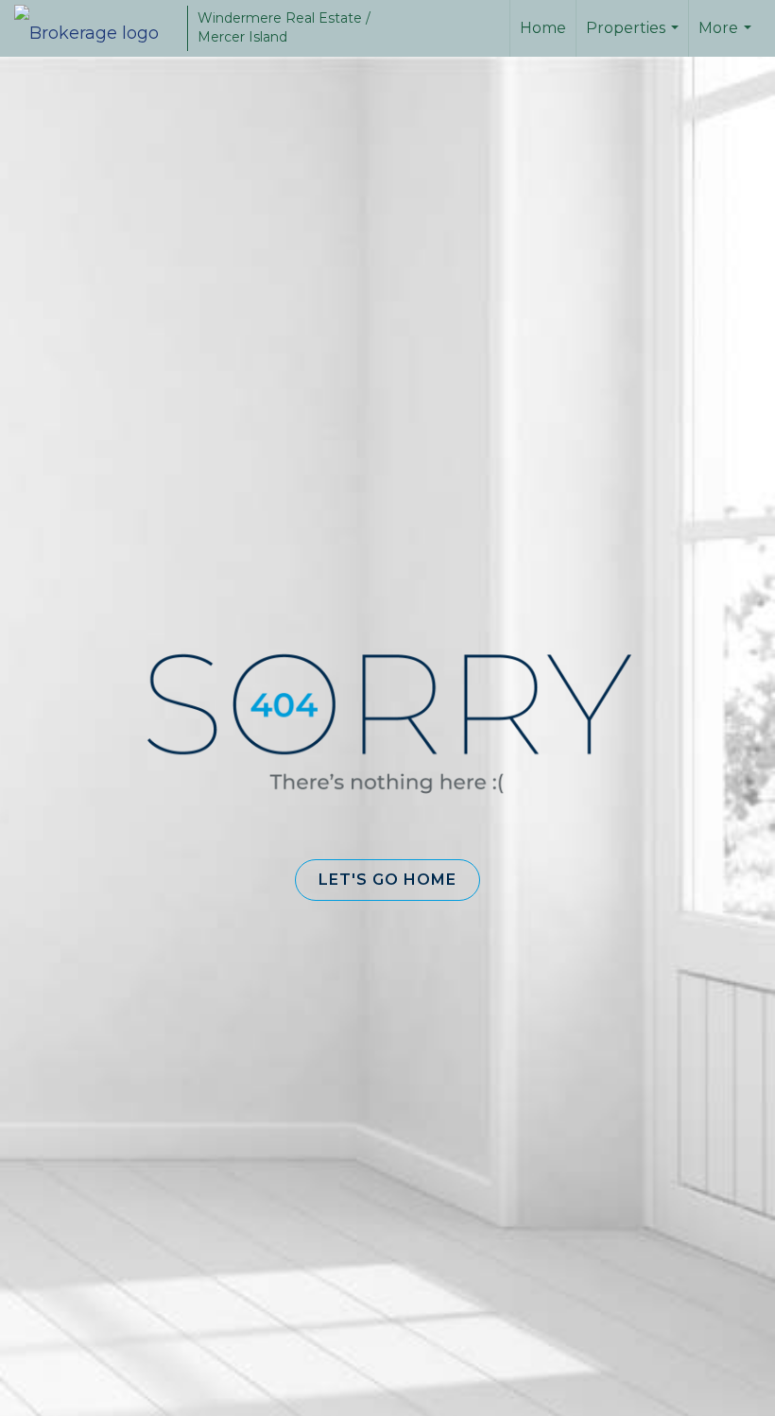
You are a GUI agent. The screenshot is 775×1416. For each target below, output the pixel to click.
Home (543, 28)
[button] (387, 880)
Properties (634, 38)
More (727, 38)
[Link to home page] (96, 28)
